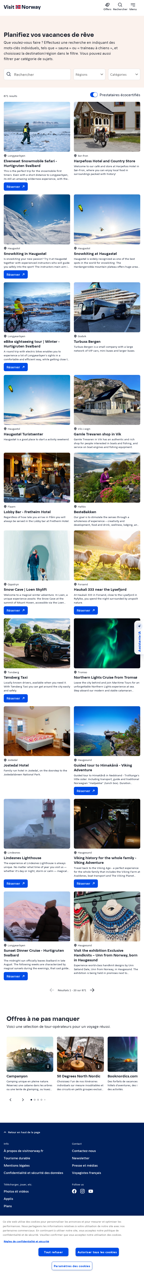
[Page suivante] (92, 990)
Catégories (118, 74)
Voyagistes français (86, 1172)
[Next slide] (11, 1100)
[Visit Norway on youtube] (90, 1191)
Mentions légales (17, 1165)
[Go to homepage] (28, 7)
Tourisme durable (17, 1158)
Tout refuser (53, 1252)
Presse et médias (85, 1165)
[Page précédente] (52, 990)
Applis (8, 1198)
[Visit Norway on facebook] (74, 1191)
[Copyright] (48, 1066)
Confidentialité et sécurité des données (33, 1172)
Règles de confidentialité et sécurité (26, 1241)
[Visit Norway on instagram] (82, 1191)
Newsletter (80, 1158)
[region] (72, 1245)
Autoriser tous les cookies (97, 1252)
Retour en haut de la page (24, 1132)
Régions (81, 74)
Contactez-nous (84, 1150)
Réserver (13, 186)
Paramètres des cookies (72, 1266)
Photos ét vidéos (16, 1191)
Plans (8, 1206)
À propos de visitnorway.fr (23, 1150)
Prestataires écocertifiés (120, 94)
